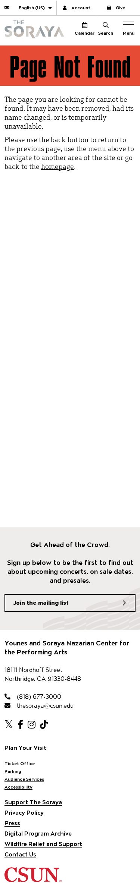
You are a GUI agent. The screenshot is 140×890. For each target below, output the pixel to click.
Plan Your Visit (25, 747)
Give (120, 7)
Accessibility (18, 787)
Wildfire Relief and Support (43, 843)
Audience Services (24, 779)
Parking (12, 771)
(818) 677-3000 (38, 696)
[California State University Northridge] (33, 878)
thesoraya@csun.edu (44, 705)
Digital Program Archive (38, 833)
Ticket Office (19, 763)
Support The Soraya (33, 802)
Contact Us (20, 854)
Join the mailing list (41, 602)
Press (12, 823)
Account (80, 7)
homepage (57, 166)
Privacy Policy (24, 812)
